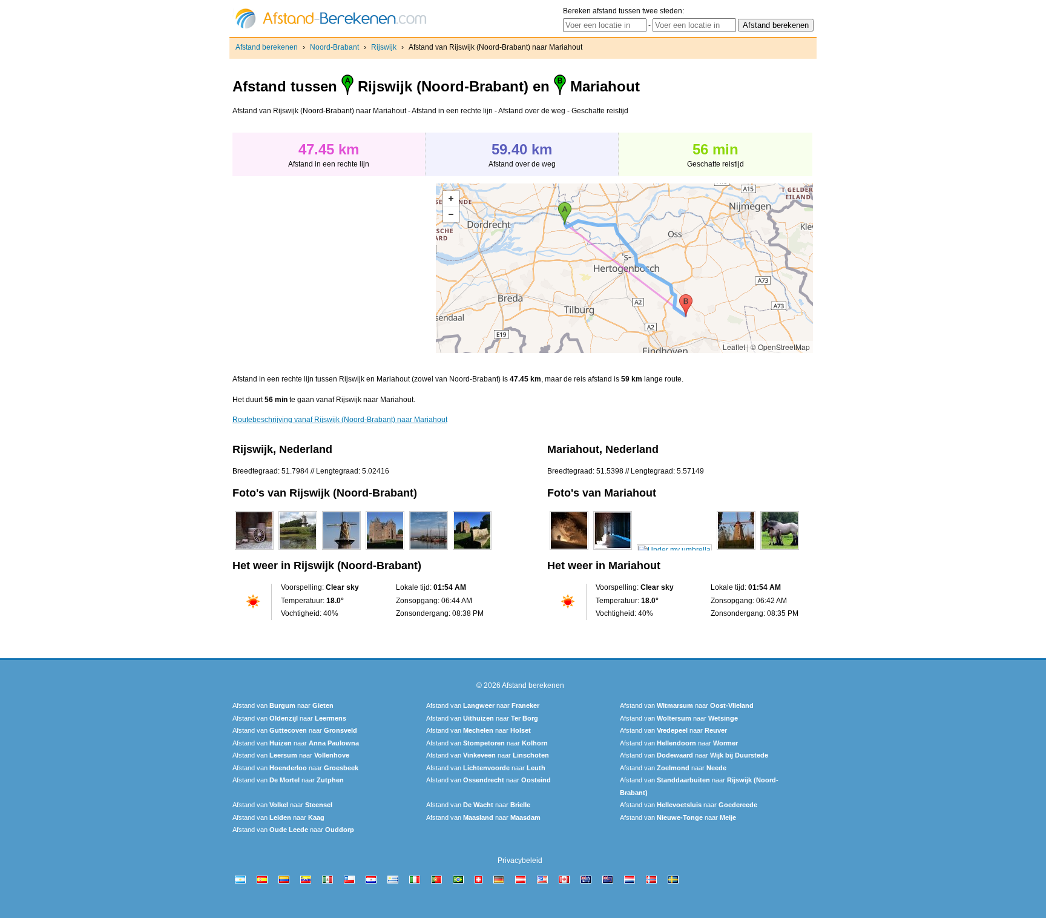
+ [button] (451, 198)
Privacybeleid (520, 860)
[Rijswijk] (254, 550)
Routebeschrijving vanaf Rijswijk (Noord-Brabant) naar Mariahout (339, 419)
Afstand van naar (283, 705)
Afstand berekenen (266, 47)
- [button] (451, 214)
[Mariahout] (569, 550)
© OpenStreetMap (780, 347)
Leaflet (734, 347)
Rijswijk (383, 47)
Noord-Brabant (334, 47)
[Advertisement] (334, 268)
